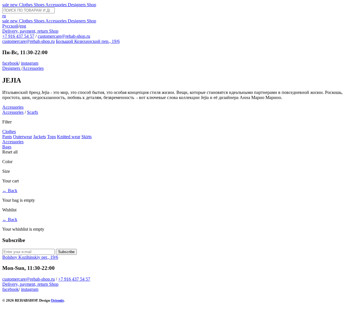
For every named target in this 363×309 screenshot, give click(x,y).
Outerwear (22, 136)
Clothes (26, 4)
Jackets (39, 136)
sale (6, 4)
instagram (29, 63)
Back (9, 190)
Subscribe (66, 252)
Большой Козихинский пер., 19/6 (88, 41)
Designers (77, 4)
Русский (10, 26)
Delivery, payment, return (25, 31)
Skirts (86, 136)
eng (23, 26)
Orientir (57, 300)
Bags (6, 146)
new (14, 4)
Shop (91, 4)
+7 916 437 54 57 (18, 36)
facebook (10, 63)
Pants (7, 136)
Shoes (39, 4)
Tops (51, 136)
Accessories (56, 4)
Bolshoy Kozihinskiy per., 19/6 (30, 257)
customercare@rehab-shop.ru (64, 36)
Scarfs (32, 112)
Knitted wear (68, 136)
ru (4, 15)
